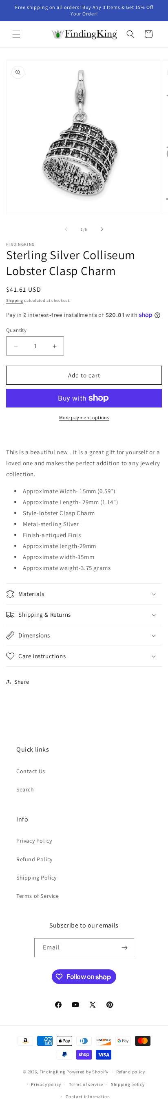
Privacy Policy (34, 840)
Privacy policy (46, 1084)
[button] (16, 34)
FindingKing (53, 1072)
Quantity (16, 330)
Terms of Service (37, 895)
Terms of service (86, 1084)
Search (25, 789)
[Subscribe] (125, 947)
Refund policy (130, 1072)
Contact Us (30, 771)
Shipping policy (128, 1084)
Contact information (88, 1096)
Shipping (14, 300)
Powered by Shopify (87, 1072)
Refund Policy (34, 859)
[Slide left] (66, 229)
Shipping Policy (36, 877)
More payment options (84, 417)
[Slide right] (102, 229)
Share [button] (21, 681)
